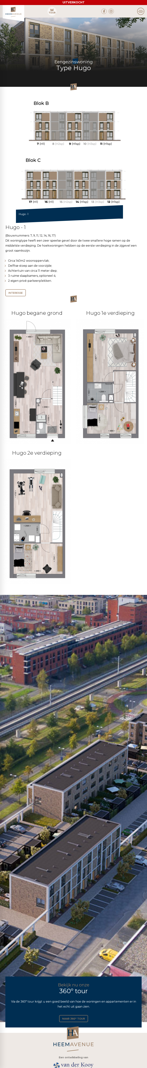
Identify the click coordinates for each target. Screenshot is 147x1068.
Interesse (15, 292)
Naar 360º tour (73, 1018)
